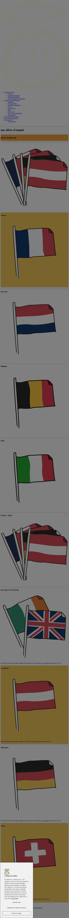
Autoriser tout (16, 902)
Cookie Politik (14, 898)
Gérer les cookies (16, 913)
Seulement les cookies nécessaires (16, 907)
